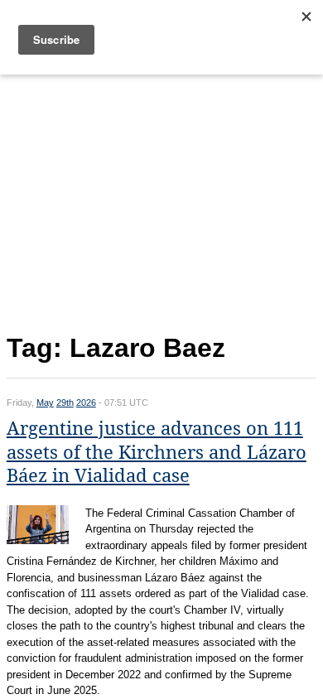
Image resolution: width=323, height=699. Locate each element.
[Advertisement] (161, 200)
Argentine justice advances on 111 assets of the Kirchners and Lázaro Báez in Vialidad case (156, 452)
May (45, 402)
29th (65, 402)
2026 (86, 402)
